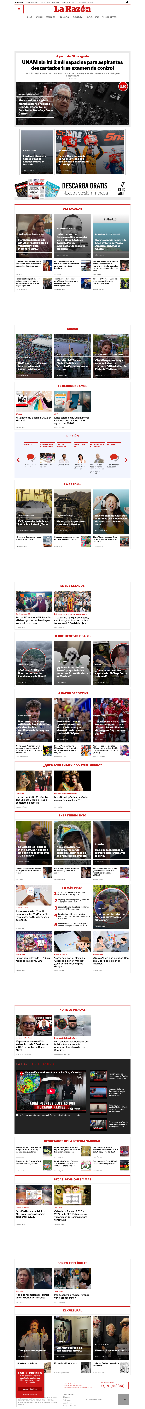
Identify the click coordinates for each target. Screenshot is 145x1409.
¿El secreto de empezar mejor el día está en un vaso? (28, 538)
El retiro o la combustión (109, 1350)
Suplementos (93, 17)
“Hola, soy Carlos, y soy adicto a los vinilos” (106, 1364)
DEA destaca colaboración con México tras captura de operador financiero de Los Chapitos (71, 1045)
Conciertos (20, 793)
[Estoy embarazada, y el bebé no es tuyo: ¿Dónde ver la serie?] (86, 873)
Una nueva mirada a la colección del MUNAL (70, 1349)
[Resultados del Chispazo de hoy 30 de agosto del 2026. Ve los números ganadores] (86, 1152)
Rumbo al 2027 (63, 465)
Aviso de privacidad (30, 1394)
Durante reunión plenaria (28, 94)
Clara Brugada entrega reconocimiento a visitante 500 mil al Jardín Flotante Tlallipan (111, 365)
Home (29, 17)
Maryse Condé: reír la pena (65, 1363)
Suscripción (67, 1403)
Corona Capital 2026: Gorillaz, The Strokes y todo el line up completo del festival (33, 800)
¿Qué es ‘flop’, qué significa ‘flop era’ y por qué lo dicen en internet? (111, 961)
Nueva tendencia (22, 908)
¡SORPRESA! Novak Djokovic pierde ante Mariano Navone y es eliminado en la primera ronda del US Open (71, 727)
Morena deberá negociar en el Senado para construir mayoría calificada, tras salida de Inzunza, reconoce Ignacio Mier (105, 266)
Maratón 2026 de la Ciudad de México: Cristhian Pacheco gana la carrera (72, 365)
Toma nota (58, 1208)
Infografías (64, 17)
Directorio (66, 1397)
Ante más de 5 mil (25, 357)
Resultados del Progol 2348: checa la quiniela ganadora (105, 1162)
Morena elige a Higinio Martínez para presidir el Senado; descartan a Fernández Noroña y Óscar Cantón (35, 107)
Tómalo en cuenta (22, 1208)
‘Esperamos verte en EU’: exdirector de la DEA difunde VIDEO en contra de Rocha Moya (32, 1045)
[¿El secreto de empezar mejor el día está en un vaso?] (47, 542)
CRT (56, 414)
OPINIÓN (72, 436)
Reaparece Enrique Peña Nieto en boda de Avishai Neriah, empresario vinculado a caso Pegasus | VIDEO (28, 282)
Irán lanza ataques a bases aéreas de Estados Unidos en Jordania (34, 160)
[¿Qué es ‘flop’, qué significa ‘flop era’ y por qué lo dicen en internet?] (111, 951)
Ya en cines (58, 1291)
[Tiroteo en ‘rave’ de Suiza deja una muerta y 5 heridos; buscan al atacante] (124, 283)
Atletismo (61, 354)
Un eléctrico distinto (26, 516)
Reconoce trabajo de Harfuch (65, 1038)
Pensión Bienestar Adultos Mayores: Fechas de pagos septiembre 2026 (73, 924)
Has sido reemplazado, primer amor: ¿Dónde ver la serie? (110, 852)
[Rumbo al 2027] (64, 458)
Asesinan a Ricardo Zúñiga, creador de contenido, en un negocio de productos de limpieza (72, 851)
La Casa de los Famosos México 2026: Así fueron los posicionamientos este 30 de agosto (33, 851)
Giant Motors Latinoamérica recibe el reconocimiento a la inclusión (105, 539)
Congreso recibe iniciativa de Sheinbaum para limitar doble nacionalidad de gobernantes (28, 263)
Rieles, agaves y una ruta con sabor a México (71, 523)
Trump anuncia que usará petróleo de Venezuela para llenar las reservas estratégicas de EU (66, 282)
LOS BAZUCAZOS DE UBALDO (97, 445)
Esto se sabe (62, 662)
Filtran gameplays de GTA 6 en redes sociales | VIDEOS (33, 959)
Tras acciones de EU (31, 150)
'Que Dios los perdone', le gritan (31, 234)
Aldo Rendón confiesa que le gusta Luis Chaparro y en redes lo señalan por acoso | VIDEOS (105, 871)
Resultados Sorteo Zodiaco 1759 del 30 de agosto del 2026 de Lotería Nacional (66, 1163)
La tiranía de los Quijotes (26, 1363)
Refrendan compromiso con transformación (70, 614)
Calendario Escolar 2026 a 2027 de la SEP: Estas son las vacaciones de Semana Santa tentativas (70, 1215)
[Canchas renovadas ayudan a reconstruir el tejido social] (86, 542)
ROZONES (28, 444)
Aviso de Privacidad (70, 1406)
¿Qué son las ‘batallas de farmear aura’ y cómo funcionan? (110, 917)
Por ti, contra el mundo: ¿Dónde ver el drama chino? (71, 1296)
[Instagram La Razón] (113, 1386)
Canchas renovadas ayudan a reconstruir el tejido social (66, 538)
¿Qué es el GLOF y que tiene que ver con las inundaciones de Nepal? (32, 673)
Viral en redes (100, 908)
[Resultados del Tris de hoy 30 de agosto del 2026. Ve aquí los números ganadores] (47, 1152)
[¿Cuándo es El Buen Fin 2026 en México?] (34, 411)
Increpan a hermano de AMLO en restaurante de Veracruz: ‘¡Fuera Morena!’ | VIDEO (33, 244)
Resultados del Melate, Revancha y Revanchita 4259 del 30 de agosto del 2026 (105, 1149)
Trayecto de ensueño (65, 516)
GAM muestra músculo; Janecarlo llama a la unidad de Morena (32, 366)
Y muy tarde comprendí (32, 1350)
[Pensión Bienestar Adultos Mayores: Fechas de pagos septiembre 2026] (34, 1205)
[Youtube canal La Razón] (122, 1386)
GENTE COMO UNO (79, 445)
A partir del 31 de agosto (72, 56)
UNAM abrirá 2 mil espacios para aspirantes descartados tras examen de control (72, 65)
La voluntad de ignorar (46, 466)
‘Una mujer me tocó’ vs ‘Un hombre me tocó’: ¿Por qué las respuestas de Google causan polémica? (33, 915)
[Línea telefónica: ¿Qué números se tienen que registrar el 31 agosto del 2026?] (72, 411)
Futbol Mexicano (24, 716)
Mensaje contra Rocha (24, 1038)
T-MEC (42, 2)
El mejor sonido (101, 510)
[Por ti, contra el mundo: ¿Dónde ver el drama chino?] (72, 1288)
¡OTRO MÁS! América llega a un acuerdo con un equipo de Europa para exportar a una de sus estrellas (29, 749)
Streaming (99, 844)
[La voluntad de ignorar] (47, 458)
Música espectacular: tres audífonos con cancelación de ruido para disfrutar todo (111, 520)
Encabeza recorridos (23, 614)
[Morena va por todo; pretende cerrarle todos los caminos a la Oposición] (97, 458)
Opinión (39, 17)
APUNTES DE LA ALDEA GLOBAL (46, 445)
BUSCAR (123, 1399)
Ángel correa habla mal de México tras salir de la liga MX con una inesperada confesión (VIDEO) (105, 749)
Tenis (59, 716)
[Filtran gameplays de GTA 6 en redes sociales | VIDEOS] (34, 951)
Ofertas (19, 414)
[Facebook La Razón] (103, 1386)
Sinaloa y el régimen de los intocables (79, 467)
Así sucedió (22, 841)
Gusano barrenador (32, 2)
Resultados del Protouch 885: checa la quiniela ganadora (28, 1162)
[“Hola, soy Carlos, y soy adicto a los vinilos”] (124, 1368)
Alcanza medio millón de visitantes (109, 354)
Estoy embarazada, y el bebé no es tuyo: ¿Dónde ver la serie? (66, 870)
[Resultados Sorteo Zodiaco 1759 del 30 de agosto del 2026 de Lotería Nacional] (86, 1166)
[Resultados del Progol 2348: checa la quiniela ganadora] (124, 1166)
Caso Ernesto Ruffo (53, 2)
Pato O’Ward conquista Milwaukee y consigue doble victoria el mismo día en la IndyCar (73, 160)
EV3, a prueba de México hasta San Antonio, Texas (33, 523)
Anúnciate (67, 1400)
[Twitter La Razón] (108, 1386)
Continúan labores (25, 664)
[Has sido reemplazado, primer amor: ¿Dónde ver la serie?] (34, 1288)
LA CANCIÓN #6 (102, 1345)
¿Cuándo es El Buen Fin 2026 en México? (33, 419)
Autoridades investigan (66, 228)
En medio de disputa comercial (107, 234)
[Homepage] (72, 8)
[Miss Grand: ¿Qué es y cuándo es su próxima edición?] (72, 791)
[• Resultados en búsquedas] (31, 458)
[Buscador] (127, 2)
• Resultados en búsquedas (30, 466)
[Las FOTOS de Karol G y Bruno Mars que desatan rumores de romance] (47, 873)
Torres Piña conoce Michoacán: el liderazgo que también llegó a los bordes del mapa (33, 620)
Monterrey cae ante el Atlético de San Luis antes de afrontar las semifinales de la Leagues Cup (33, 727)
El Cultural (78, 17)
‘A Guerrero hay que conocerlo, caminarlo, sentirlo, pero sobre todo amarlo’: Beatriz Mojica (71, 620)
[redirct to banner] (72, 189)
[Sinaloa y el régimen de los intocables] (81, 458)
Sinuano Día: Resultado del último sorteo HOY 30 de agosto (71, 893)
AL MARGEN (62, 1342)
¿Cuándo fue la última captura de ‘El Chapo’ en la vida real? (111, 673)
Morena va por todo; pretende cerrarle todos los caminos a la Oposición (97, 469)
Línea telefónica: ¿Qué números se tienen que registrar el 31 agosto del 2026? (71, 420)
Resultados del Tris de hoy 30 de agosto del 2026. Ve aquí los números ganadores (74, 916)
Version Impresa (109, 17)
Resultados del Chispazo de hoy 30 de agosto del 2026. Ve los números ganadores (67, 1149)
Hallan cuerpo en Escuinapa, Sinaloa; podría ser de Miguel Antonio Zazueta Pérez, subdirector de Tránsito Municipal (72, 241)
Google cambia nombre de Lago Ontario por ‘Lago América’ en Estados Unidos (111, 244)
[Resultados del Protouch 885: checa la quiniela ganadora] (47, 1166)
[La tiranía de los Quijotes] (47, 1368)
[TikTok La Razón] (118, 1386)
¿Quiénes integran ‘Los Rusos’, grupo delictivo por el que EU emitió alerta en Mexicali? (72, 672)
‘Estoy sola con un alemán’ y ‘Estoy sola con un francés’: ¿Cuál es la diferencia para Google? (69, 962)
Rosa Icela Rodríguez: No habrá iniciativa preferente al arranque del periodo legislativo (66, 264)
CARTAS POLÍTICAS (61, 445)
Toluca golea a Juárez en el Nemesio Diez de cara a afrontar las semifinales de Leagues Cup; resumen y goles (110, 727)
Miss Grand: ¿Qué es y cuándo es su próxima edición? (71, 798)
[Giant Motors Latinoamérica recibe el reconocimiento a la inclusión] (124, 542)
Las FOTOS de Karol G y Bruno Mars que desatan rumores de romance (28, 870)
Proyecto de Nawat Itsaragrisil (65, 794)
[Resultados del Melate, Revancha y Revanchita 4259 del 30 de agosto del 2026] (124, 1152)
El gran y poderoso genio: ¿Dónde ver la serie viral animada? (73, 901)
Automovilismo (64, 150)
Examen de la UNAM (67, 2)
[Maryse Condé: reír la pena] (86, 1368)
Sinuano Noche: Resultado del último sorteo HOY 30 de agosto (73, 908)
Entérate (60, 841)
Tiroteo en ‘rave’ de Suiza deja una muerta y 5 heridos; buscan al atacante (105, 281)
